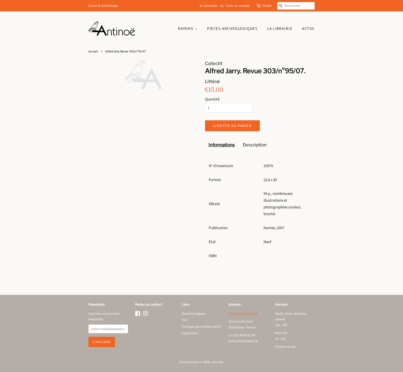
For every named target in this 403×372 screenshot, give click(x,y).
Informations (221, 145)
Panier (267, 5)
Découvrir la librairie (242, 313)
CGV (184, 320)
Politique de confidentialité (201, 326)
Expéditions (190, 333)
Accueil (93, 51)
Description (255, 145)
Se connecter (208, 5)
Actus (308, 28)
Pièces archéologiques (232, 28)
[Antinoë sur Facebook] (137, 314)
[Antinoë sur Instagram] (145, 314)
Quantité (212, 99)
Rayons (186, 28)
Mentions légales (193, 313)
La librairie (279, 28)
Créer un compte (238, 5)
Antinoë (217, 362)
